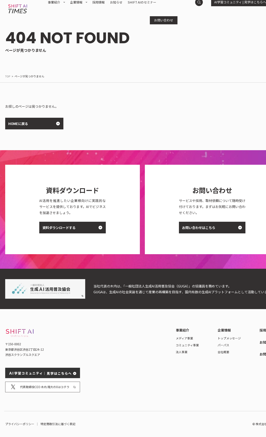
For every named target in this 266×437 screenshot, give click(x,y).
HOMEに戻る (18, 123)
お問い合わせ (163, 20)
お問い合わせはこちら (198, 227)
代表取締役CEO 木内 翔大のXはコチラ (44, 387)
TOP (7, 76)
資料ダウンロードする (59, 227)
